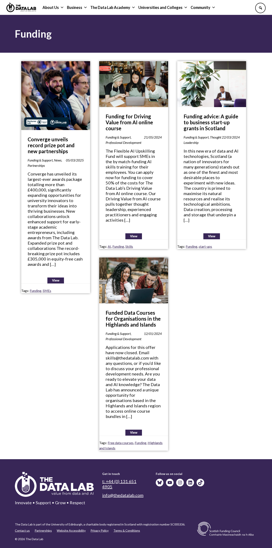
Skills (129, 246)
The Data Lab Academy (110, 7)
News (57, 160)
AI (109, 246)
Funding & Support (40, 160)
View (55, 280)
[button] (260, 8)
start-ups (205, 246)
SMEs (47, 291)
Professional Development (123, 142)
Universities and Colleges (160, 7)
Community (200, 7)
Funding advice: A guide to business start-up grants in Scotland (211, 122)
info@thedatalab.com (122, 495)
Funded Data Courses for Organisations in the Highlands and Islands (133, 319)
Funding (35, 291)
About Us (50, 7)
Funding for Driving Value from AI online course (129, 122)
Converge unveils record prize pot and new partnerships (51, 145)
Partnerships (36, 165)
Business (74, 7)
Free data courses (120, 443)
